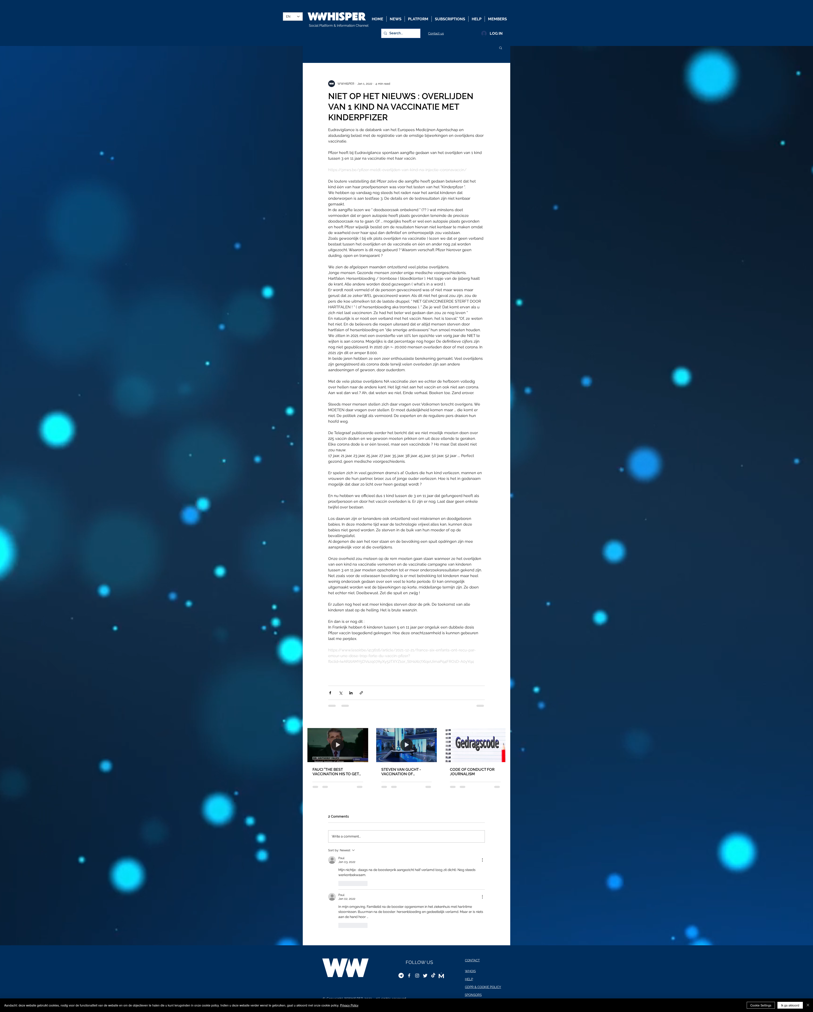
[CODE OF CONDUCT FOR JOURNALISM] (475, 745)
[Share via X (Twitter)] (341, 693)
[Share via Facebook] (330, 693)
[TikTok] (433, 895)
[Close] (807, 1005)
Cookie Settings (760, 1005)
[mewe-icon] (441, 895)
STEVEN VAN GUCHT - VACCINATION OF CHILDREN (401, 771)
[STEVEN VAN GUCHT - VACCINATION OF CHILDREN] (406, 745)
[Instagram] (417, 895)
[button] (501, 47)
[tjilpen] (425, 895)
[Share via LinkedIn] (351, 693)
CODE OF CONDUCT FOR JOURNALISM (472, 771)
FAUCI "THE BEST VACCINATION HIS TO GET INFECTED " (335, 771)
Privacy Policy (349, 1005)
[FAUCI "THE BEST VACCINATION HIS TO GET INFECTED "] (337, 745)
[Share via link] (361, 693)
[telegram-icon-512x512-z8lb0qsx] (401, 895)
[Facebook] (409, 895)
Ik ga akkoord (790, 1005)
